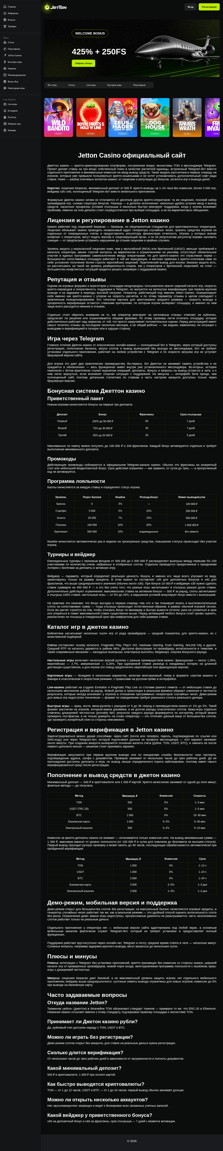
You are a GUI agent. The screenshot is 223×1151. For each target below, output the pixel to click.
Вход (191, 7)
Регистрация (209, 7)
